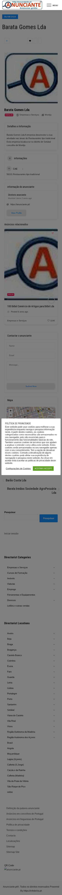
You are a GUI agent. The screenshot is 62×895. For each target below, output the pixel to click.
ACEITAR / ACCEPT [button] (43, 468)
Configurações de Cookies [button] (18, 468)
